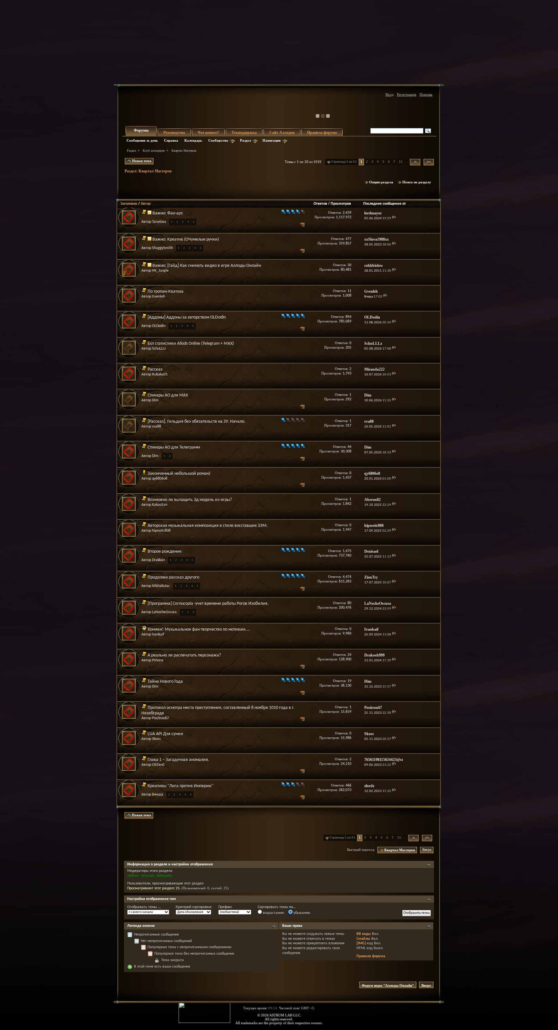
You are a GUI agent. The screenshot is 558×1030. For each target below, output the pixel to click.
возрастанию (273, 913)
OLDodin (158, 326)
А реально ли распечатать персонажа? (184, 655)
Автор (145, 204)
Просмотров (341, 204)
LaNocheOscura (164, 612)
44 (349, 447)
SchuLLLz (159, 349)
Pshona (157, 660)
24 (349, 655)
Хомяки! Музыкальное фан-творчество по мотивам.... (199, 629)
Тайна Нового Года (165, 681)
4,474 (347, 577)
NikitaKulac (161, 586)
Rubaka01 (160, 374)
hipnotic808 (161, 531)
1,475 (347, 551)
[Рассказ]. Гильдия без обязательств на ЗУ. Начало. (196, 421)
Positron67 (160, 718)
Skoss (156, 739)
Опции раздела (381, 182)
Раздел (245, 140)
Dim (155, 400)
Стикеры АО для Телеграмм (174, 447)
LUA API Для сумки (165, 734)
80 (349, 603)
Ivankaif (158, 634)
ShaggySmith (162, 248)
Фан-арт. (175, 213)
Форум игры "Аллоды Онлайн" (388, 985)
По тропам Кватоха (165, 291)
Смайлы (363, 939)
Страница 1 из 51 (344, 162)
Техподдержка (244, 132)
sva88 (156, 426)
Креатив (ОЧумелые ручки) (193, 239)
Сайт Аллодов (281, 132)
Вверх (426, 850)
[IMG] (361, 943)
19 (349, 681)
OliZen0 (158, 765)
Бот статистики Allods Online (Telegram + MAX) (191, 343)
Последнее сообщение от (384, 204)
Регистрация (406, 94)
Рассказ (155, 369)
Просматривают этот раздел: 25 (153, 888)
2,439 (347, 213)
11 (401, 162)
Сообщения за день (142, 140)
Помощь (425, 94)
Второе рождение (164, 551)
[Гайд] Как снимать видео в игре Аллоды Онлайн (214, 265)
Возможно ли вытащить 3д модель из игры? (190, 499)
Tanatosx (159, 222)
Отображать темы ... (144, 907)
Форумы (141, 130)
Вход (390, 94)
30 (349, 265)
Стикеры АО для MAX (168, 395)
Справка (171, 140)
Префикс (225, 907)
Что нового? (208, 132)
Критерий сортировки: (194, 907)
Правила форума (322, 132)
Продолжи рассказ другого (173, 577)
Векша (157, 795)
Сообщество (218, 140)
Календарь (193, 140)
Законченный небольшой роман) (179, 473)
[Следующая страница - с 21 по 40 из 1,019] (415, 162)
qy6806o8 (159, 479)
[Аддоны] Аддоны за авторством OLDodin (187, 317)
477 (348, 239)
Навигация (272, 140)
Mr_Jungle (160, 271)
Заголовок (128, 204)
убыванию (301, 913)
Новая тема (141, 161)
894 (348, 317)
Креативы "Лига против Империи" (180, 786)
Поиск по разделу (416, 182)
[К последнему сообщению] (394, 218)
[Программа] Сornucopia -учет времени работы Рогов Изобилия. (208, 603)
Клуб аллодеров (154, 150)
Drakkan (158, 560)
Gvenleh (158, 296)
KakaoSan (159, 505)
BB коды (363, 934)
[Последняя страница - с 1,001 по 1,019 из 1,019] (428, 162)
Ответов (320, 204)
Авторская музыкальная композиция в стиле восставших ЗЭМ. (208, 525)
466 (348, 785)
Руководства (174, 132)
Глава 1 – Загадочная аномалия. (178, 759)
